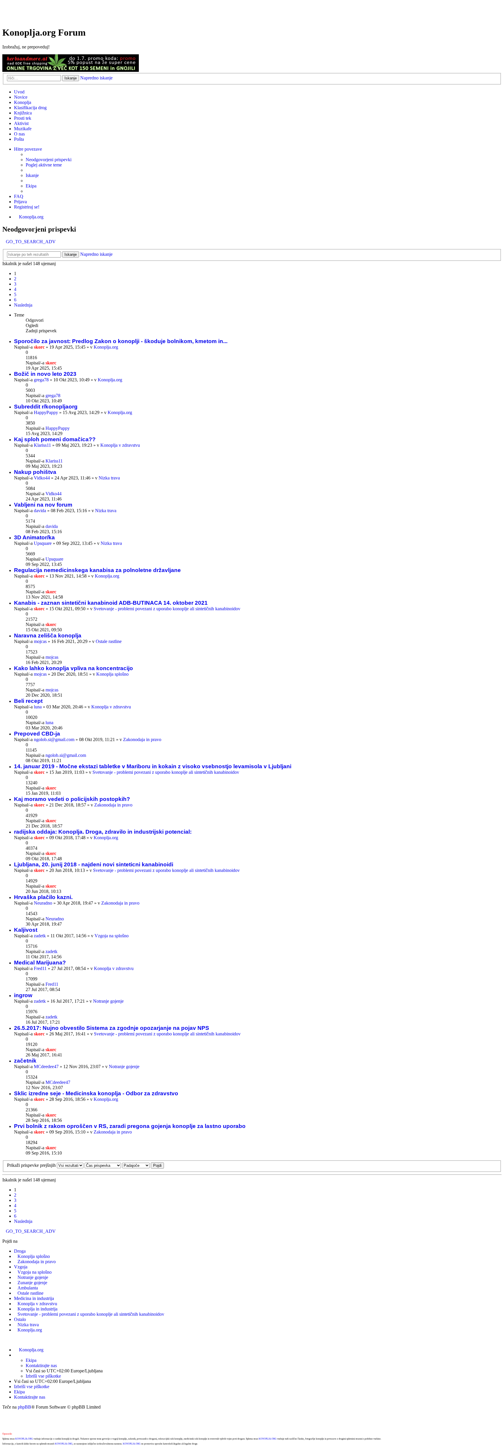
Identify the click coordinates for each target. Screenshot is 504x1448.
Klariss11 (42, 445)
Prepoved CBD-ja (37, 734)
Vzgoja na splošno (111, 935)
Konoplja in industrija (37, 1308)
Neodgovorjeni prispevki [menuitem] (48, 159)
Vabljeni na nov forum (43, 505)
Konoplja (22, 102)
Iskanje (70, 78)
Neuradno (43, 903)
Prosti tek (22, 118)
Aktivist (21, 123)
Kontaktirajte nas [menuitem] (41, 1365)
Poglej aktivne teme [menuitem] (44, 164)
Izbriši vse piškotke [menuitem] (43, 1376)
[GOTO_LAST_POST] (59, 362)
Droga (20, 1251)
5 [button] (15, 294)
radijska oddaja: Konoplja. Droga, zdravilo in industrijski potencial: (103, 832)
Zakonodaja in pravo (142, 739)
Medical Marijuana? (40, 962)
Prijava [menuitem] (20, 201)
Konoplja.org (31, 216)
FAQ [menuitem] (18, 196)
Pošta (19, 139)
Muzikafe (23, 128)
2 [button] (15, 278)
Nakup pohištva (35, 472)
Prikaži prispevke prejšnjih (32, 1165)
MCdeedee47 (46, 1066)
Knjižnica (23, 112)
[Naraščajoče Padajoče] (136, 1165)
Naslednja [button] (23, 305)
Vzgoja (20, 1266)
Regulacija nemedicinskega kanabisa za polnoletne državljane (97, 570)
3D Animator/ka (34, 537)
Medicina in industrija (34, 1298)
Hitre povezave (28, 149)
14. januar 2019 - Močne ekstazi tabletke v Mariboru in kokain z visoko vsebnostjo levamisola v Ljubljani (152, 766)
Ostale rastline (109, 641)
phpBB (24, 1406)
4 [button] (15, 289)
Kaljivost (25, 930)
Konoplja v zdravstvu (120, 445)
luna (38, 706)
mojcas (40, 641)
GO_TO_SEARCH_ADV (31, 241)
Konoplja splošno (112, 674)
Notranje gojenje (108, 1001)
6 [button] (15, 299)
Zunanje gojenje (32, 1282)
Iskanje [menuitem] (32, 175)
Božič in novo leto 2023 (45, 374)
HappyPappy (46, 412)
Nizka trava (109, 477)
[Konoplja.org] (24, 18)
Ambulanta (28, 1287)
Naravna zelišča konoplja (47, 635)
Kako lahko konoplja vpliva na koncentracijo (73, 668)
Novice (20, 97)
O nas (19, 133)
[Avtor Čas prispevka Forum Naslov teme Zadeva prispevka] (103, 1165)
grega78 (41, 379)
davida (40, 510)
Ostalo (20, 1319)
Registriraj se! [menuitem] (26, 206)
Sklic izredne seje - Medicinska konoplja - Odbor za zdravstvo (96, 1093)
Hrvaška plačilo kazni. (43, 897)
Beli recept (28, 701)
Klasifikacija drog (30, 107)
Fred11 (40, 968)
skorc (39, 347)
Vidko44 (42, 477)
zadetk (40, 935)
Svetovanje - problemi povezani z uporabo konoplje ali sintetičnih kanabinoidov (167, 608)
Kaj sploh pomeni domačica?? (55, 439)
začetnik (25, 1061)
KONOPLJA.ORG (24, 1438)
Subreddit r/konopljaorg (46, 407)
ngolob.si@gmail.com (54, 739)
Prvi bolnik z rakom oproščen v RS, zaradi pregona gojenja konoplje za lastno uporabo (130, 1126)
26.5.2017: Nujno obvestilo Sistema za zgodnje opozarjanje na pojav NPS (111, 1028)
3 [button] (15, 283)
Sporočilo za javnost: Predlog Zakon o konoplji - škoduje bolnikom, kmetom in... (121, 341)
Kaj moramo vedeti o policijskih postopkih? (72, 799)
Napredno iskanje (96, 77)
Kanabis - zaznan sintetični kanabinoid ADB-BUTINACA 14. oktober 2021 (111, 603)
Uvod (19, 91)
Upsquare (43, 543)
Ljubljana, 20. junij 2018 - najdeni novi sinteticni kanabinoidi (93, 864)
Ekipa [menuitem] (31, 185)
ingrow (23, 995)
